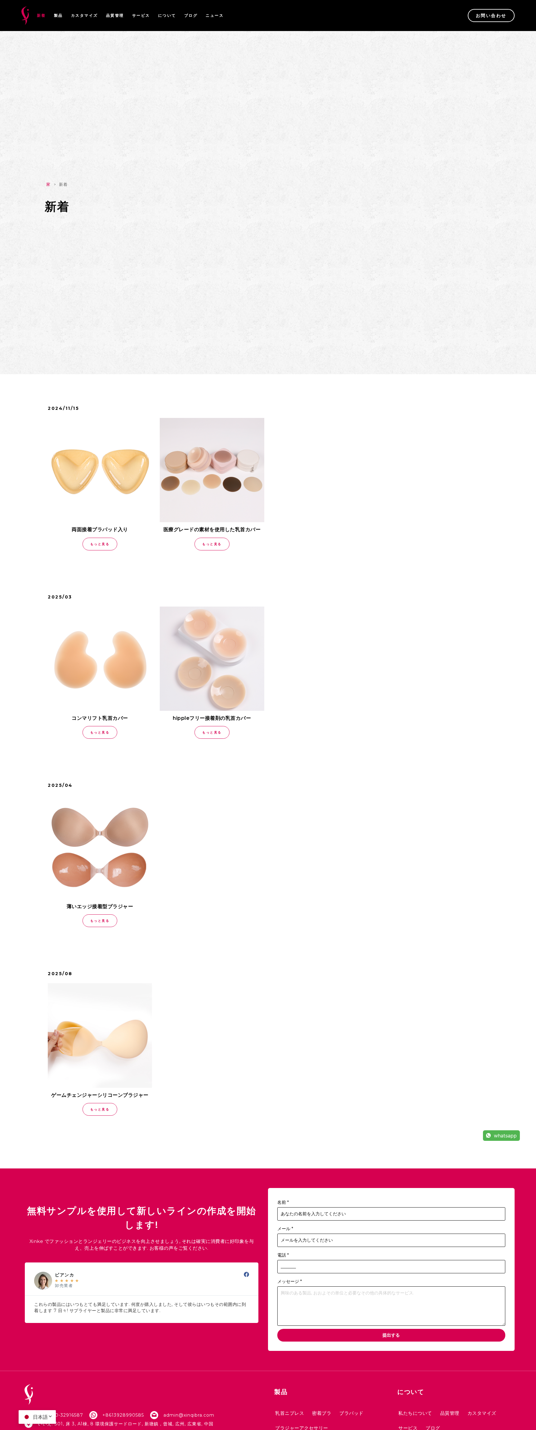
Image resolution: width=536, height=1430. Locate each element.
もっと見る (100, 544)
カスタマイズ (84, 15)
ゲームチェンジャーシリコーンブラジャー (100, 1095)
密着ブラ (321, 1413)
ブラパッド (351, 1413)
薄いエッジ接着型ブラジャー (100, 906)
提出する (391, 1335)
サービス (141, 15)
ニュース (215, 15)
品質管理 (115, 15)
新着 (41, 15)
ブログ (191, 15)
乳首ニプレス (289, 1413)
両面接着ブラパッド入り (100, 529)
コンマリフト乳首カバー (100, 718)
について (167, 15)
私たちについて (415, 1413)
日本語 (40, 1417)
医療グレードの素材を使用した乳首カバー (212, 529)
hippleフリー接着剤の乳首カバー (212, 718)
